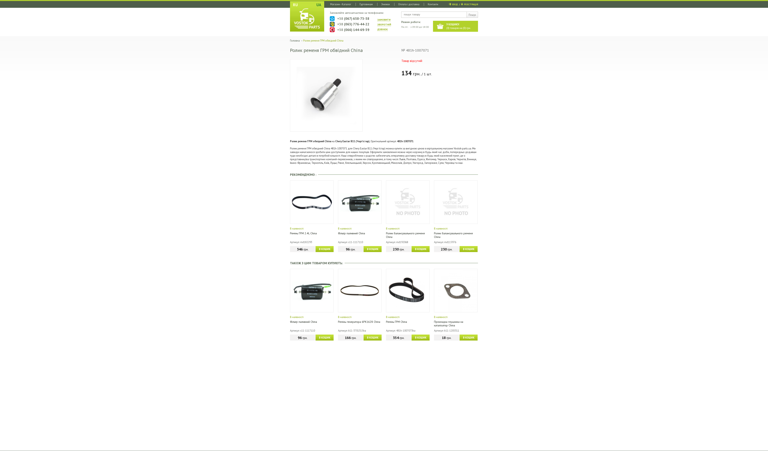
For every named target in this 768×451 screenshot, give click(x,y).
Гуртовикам (366, 4)
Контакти (433, 4)
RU (295, 5)
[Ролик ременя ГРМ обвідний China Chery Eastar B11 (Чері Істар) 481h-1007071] (326, 95)
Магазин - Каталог (340, 4)
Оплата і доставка (408, 4)
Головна (295, 40)
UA (318, 5)
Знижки (385, 4)
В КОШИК (324, 249)
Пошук (472, 15)
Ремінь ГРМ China (396, 322)
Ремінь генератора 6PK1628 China (359, 322)
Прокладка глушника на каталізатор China (448, 323)
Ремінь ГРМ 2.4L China (303, 233)
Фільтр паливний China (351, 233)
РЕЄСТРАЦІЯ (471, 4)
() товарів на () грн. (458, 26)
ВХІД (455, 4)
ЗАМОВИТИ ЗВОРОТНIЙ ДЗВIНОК (384, 24)
